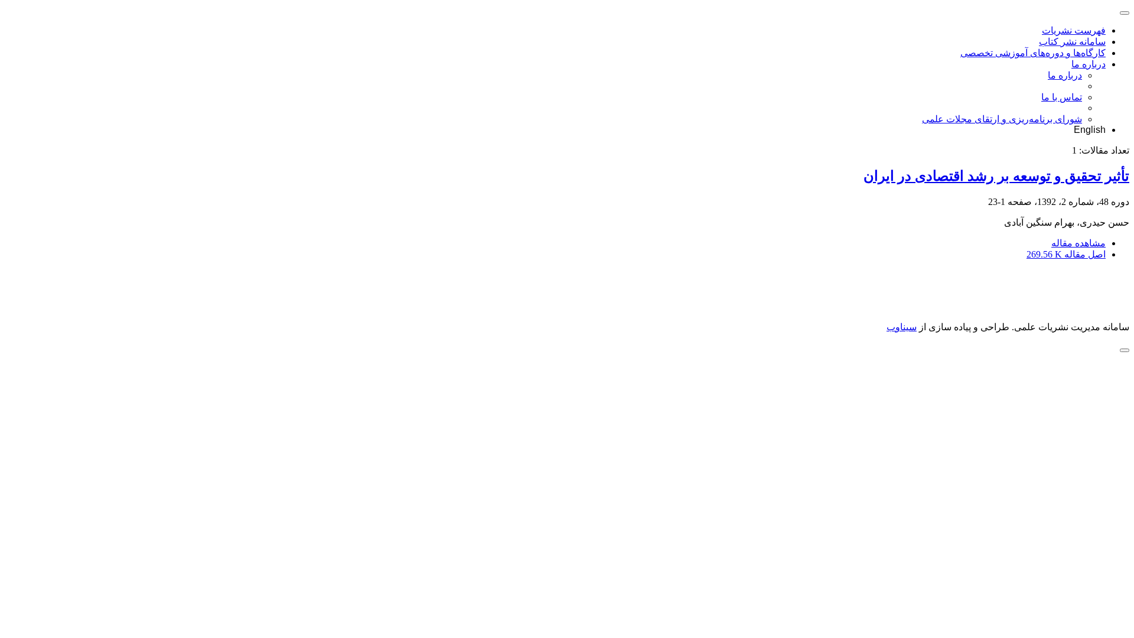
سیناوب (902, 327)
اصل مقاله (1066, 254)
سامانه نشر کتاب (1072, 42)
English (1090, 130)
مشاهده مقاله (1078, 243)
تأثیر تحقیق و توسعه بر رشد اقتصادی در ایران (996, 176)
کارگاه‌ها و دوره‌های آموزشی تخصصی (1033, 53)
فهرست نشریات (1074, 30)
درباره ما (1088, 64)
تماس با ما (1061, 97)
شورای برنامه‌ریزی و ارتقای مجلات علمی (1002, 119)
